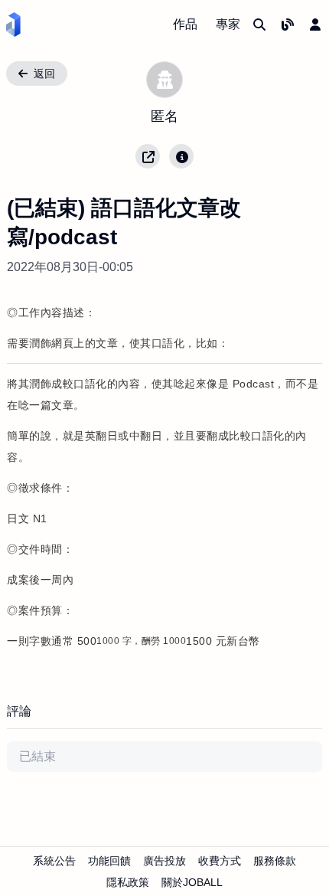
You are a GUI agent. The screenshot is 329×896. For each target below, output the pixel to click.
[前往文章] (287, 24)
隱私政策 (127, 882)
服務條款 (274, 861)
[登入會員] (315, 24)
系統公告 (54, 861)
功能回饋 (109, 861)
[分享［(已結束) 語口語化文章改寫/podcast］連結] (147, 156)
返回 (44, 73)
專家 (228, 24)
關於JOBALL (192, 882)
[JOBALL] (13, 24)
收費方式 (219, 861)
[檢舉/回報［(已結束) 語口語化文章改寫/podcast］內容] (181, 156)
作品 (185, 24)
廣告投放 (164, 861)
